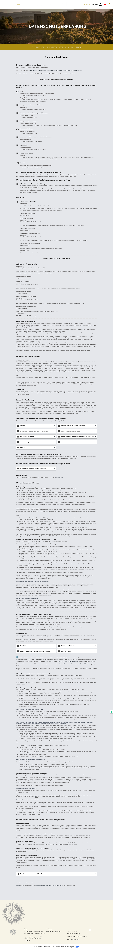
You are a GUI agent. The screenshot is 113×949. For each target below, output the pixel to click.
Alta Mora (62, 47)
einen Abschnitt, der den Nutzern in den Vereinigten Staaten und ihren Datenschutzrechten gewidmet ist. (56, 70)
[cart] (109, 4)
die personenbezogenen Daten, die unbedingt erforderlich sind (48, 885)
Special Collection (75, 47)
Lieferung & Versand (73, 939)
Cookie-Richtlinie (59, 477)
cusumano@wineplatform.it (53, 931)
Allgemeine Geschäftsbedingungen (77, 936)
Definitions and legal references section (58, 657)
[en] (105, 2)
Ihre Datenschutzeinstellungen (63, 947)
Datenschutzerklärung (73, 933)
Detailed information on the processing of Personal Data (73, 664)
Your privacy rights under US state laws (68, 661)
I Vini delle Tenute (37, 47)
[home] (56, 4)
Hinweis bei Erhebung (42, 947)
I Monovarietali (51, 47)
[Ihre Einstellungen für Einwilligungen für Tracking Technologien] (111, 711)
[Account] (100, 4)
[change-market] (90, 4)
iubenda (18, 885)
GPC (36, 796)
